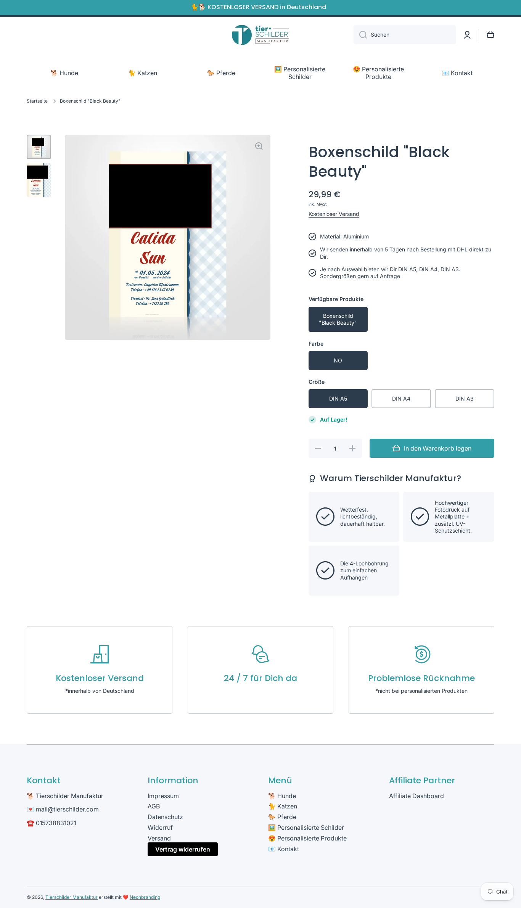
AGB (154, 806)
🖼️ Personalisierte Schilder (306, 827)
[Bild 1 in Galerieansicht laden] (39, 147)
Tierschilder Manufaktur (71, 897)
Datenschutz (165, 817)
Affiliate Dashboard (416, 796)
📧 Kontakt (283, 849)
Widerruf (160, 827)
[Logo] (260, 35)
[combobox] (405, 34)
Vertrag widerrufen (182, 849)
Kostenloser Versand (334, 214)
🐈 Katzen (282, 806)
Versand (159, 838)
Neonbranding (145, 897)
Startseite (37, 101)
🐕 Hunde (282, 796)
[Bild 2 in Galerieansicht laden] (39, 180)
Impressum (163, 796)
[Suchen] (360, 34)
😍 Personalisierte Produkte (307, 838)
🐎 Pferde (282, 817)
